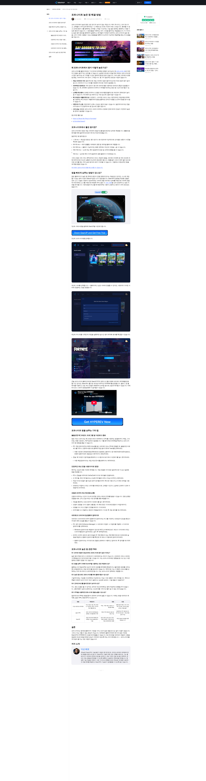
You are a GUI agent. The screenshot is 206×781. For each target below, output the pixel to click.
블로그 (48, 9)
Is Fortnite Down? (79, 121)
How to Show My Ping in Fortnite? (84, 118)
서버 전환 (109, 182)
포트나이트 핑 (120, 71)
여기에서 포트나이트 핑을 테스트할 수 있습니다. (87, 167)
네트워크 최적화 (56, 9)
